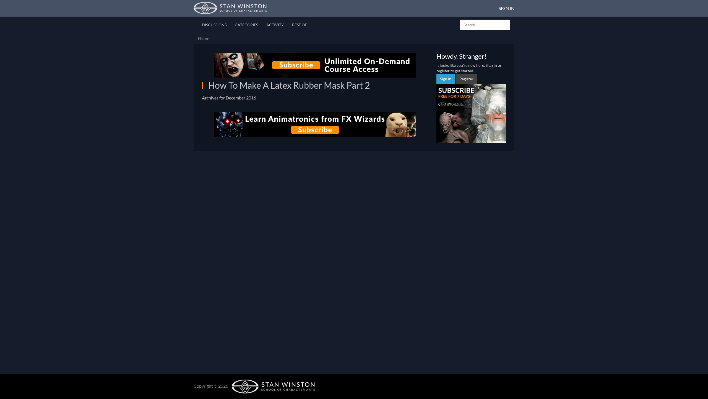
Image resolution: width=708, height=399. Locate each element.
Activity (275, 24)
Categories (246, 24)
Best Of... (300, 24)
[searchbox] (485, 24)
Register (466, 78)
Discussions (214, 24)
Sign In (506, 8)
